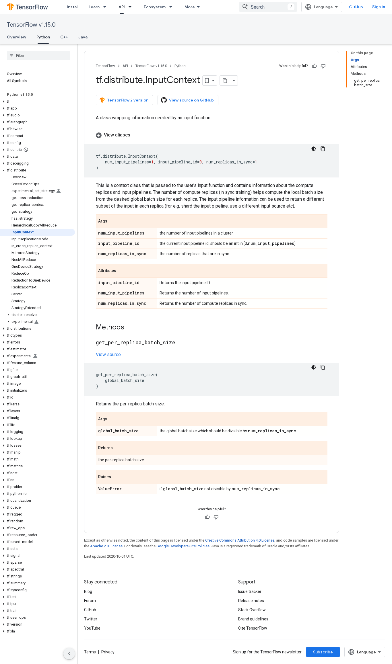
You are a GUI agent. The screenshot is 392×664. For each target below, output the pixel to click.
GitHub (356, 6)
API (122, 6)
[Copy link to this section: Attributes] (122, 271)
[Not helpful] (323, 66)
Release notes (251, 600)
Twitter (90, 619)
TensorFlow (105, 66)
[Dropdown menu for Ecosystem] (172, 7)
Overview (16, 37)
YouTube (92, 628)
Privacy (108, 652)
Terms (90, 652)
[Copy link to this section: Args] (113, 221)
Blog (88, 591)
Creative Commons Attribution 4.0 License (239, 540)
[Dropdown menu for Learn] (106, 7)
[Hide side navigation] (69, 653)
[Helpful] (314, 66)
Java (83, 37)
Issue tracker (249, 591)
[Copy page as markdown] (225, 80)
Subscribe (323, 652)
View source (108, 354)
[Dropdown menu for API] (132, 7)
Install (72, 6)
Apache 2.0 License (106, 546)
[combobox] (268, 7)
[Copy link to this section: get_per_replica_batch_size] (181, 342)
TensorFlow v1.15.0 (31, 24)
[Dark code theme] (313, 148)
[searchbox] (38, 55)
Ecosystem (155, 6)
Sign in (378, 7)
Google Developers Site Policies (182, 546)
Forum (90, 600)
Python (43, 37)
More (190, 6)
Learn (94, 6)
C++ (64, 37)
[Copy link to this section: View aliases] (136, 135)
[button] (37, 101)
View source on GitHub (191, 100)
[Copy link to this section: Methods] (130, 327)
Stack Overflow (252, 610)
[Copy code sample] (322, 148)
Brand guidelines (253, 619)
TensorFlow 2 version (127, 100)
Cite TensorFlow (252, 628)
